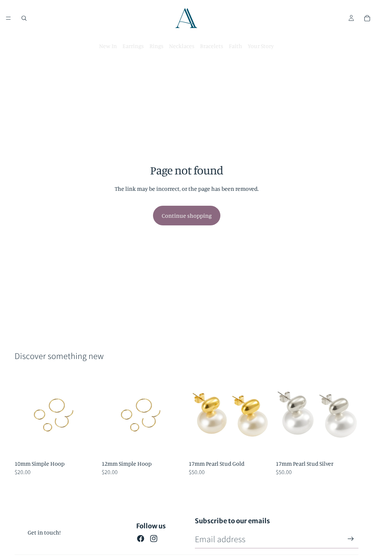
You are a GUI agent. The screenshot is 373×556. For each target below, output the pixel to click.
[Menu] (8, 18)
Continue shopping (187, 215)
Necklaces (182, 46)
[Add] (86, 445)
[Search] (24, 18)
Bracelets (211, 46)
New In (108, 46)
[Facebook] (140, 538)
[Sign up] (350, 539)
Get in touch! (44, 532)
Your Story (261, 46)
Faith (235, 46)
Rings (156, 46)
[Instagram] (153, 538)
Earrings (133, 46)
